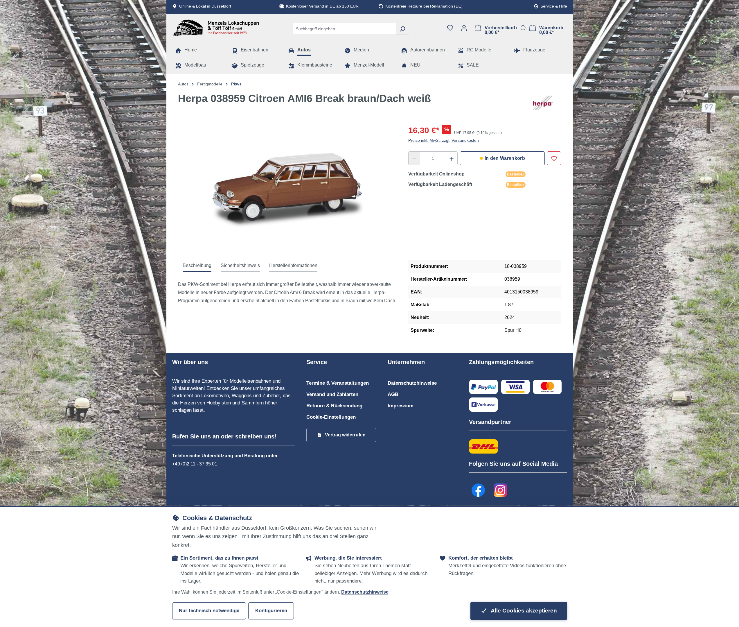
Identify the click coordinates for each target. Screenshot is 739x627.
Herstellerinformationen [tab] (293, 265)
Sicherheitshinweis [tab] (240, 265)
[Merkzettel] (450, 28)
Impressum (400, 406)
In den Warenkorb (505, 158)
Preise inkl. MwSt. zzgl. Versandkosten (443, 140)
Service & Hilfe (553, 6)
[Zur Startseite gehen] (215, 27)
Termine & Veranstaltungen (337, 383)
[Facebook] (478, 490)
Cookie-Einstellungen (331, 417)
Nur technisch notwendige (209, 610)
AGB (393, 394)
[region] (287, 187)
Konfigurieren (271, 610)
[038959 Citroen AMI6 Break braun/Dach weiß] (287, 187)
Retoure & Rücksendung (334, 406)
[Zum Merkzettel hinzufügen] (554, 158)
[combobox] (344, 29)
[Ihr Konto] (464, 28)
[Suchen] (402, 29)
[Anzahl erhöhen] (452, 158)
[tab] (197, 266)
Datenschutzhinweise (412, 383)
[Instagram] (500, 490)
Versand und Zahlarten (332, 394)
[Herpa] (542, 103)
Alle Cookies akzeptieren (523, 611)
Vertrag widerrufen (345, 434)
